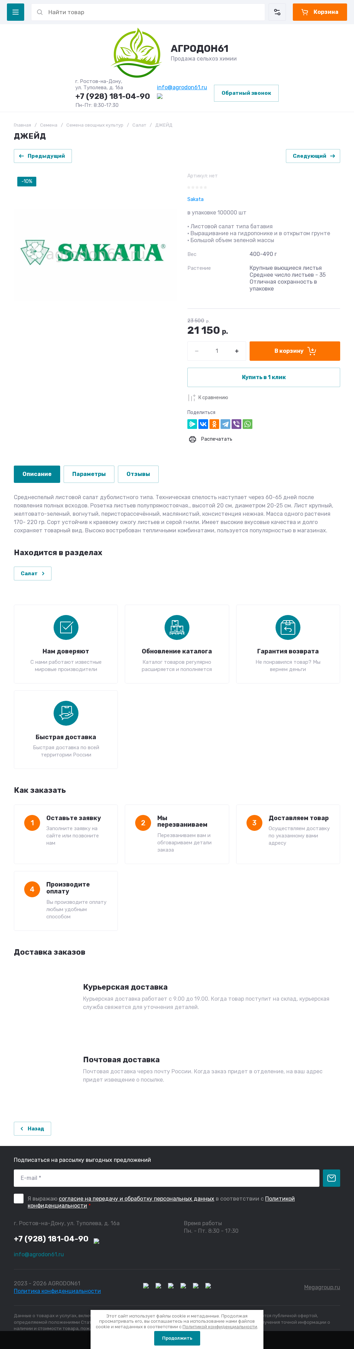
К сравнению (213, 398)
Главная (22, 125)
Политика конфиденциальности (57, 1291)
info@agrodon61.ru (182, 87)
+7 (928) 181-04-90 (112, 96)
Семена (48, 125)
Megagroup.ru (322, 1287)
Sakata (195, 199)
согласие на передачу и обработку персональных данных (136, 1198)
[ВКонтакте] (203, 424)
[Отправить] (331, 1178)
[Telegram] (225, 424)
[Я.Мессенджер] (192, 424)
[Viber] (236, 424)
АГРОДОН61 (200, 48)
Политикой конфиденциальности (220, 1326)
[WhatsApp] (247, 424)
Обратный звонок (246, 93)
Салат (139, 125)
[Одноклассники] (214, 424)
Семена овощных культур (94, 125)
